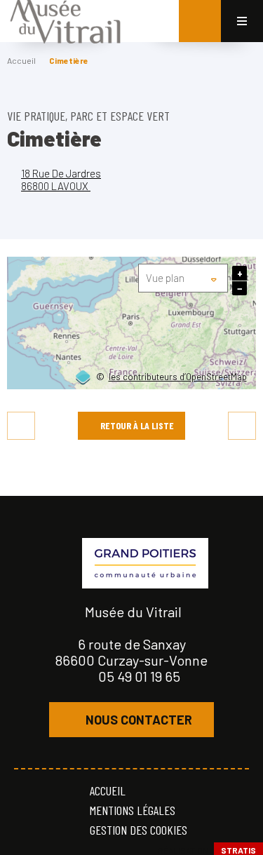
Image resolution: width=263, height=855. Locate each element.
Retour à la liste (137, 425)
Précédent (21, 426)
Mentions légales (132, 810)
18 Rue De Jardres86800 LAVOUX (61, 179)
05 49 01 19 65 (139, 676)
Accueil (21, 60)
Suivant (242, 426)
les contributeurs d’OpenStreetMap (178, 377)
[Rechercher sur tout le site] (200, 21)
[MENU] (242, 21)
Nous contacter (139, 719)
